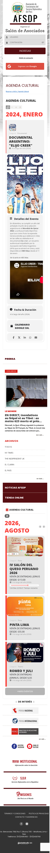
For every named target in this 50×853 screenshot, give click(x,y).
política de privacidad (38, 832)
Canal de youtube (31, 765)
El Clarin (9, 483)
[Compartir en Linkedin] (23, 353)
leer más (37, 454)
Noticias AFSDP (15, 506)
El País (8, 489)
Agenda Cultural (23, 95)
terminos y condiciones (13, 832)
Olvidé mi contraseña (25, 62)
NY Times (9, 471)
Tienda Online (14, 516)
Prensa (10, 375)
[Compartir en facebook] (12, 353)
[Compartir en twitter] (18, 353)
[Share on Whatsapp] (29, 353)
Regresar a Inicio (11, 95)
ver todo (37, 498)
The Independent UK (14, 477)
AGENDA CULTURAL (21, 528)
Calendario (22, 341)
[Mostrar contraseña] (40, 46)
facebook (17, 765)
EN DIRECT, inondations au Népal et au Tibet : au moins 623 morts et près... (23, 434)
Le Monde (10, 428)
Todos (8, 465)
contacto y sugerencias (25, 836)
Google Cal (22, 344)
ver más (39, 758)
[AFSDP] (24, 13)
